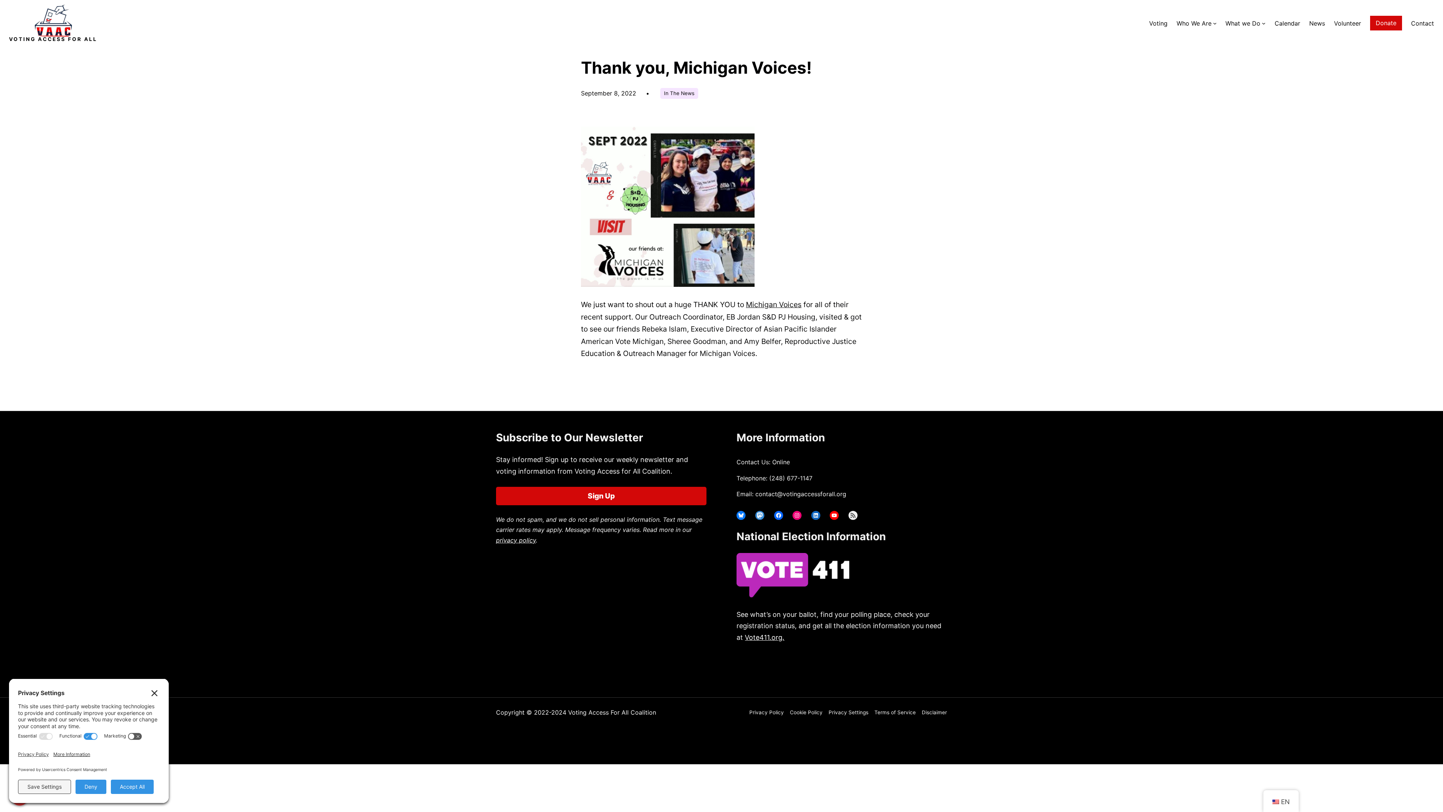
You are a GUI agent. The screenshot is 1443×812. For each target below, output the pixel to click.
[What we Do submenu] (1264, 23)
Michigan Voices (774, 304)
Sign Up (601, 495)
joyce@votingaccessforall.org (859, 667)
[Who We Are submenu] (1215, 23)
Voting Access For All (53, 39)
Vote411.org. (764, 637)
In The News (679, 93)
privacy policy (516, 540)
